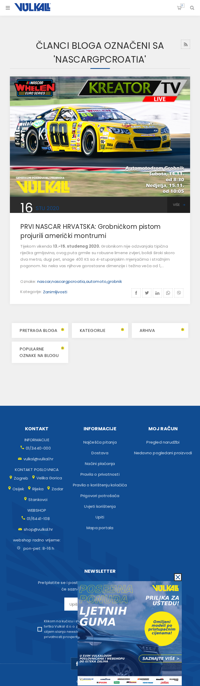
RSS (185, 44)
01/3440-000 (38, 448)
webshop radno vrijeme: (36, 540)
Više (176, 204)
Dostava (99, 453)
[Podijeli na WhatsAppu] (168, 292)
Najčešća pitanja (100, 442)
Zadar (57, 489)
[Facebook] (77, 664)
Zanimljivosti (55, 292)
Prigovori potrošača (100, 495)
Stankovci (38, 499)
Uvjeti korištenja (99, 506)
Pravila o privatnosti (100, 474)
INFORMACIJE (36, 440)
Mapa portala (99, 527)
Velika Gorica (49, 478)
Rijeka (37, 489)
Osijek (18, 489)
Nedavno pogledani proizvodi (163, 453)
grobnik (114, 281)
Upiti (100, 517)
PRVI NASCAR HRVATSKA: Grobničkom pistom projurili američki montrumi (90, 231)
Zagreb (21, 478)
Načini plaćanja (100, 463)
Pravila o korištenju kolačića (100, 485)
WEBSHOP (36, 510)
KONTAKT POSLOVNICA (37, 469)
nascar (44, 281)
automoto (96, 281)
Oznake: (28, 281)
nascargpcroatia (68, 281)
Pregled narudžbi (162, 442)
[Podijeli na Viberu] (178, 292)
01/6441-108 (38, 518)
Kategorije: (31, 292)
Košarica (182, 5)
